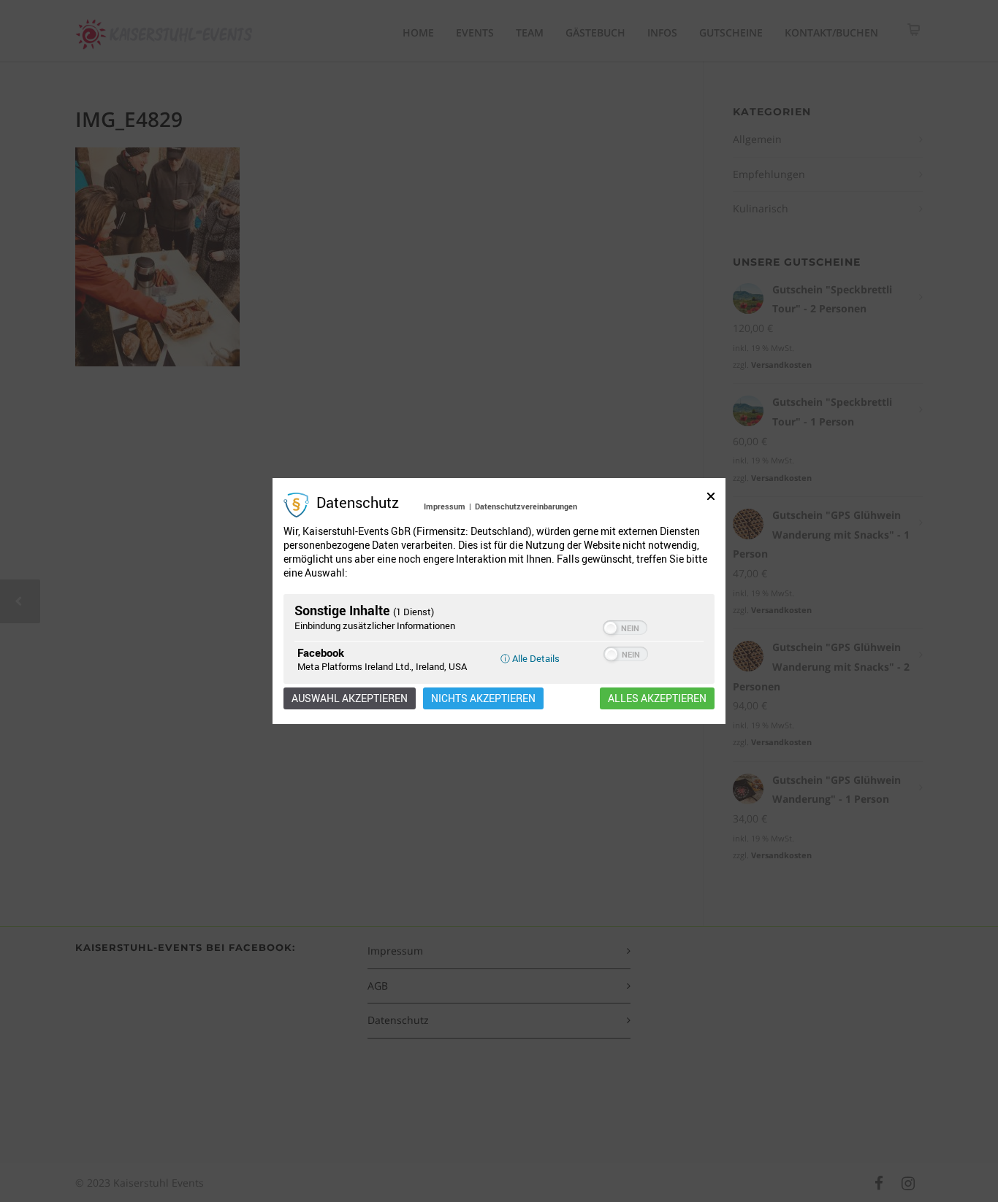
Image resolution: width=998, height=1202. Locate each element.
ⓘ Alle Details (530, 658)
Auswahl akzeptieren (350, 698)
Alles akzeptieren (657, 698)
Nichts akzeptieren (483, 698)
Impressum (444, 506)
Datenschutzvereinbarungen (526, 506)
